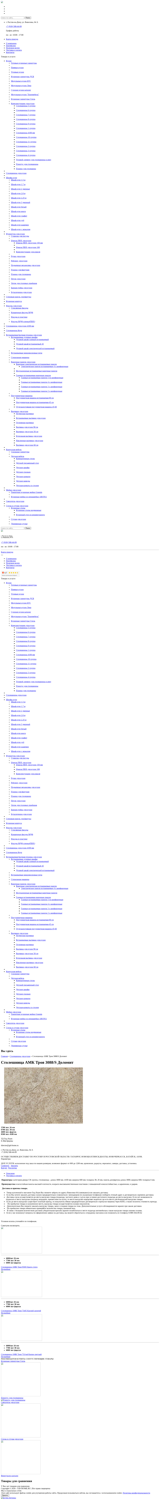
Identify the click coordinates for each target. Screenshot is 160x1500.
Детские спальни (23, 472)
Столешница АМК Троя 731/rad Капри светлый (21, 1354)
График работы (12, 31)
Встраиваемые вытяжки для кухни (31, 418)
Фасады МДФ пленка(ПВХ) (23, 321)
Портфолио (11, 46)
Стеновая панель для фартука (18, 297)
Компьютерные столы (25, 459)
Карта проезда (12, 39)
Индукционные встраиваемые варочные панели (36, 371)
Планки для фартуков (20, 270)
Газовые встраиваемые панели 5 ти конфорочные (42, 378)
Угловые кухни (17, 72)
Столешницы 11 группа (26, 142)
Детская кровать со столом (27, 485)
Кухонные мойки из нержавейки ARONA (29, 497)
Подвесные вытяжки (25, 414)
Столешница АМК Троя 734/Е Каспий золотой (21, 1311)
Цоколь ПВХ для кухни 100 (28, 247)
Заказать (14, 1166)
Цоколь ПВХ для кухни (21, 241)
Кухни (9, 61)
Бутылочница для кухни (21, 292)
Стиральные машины (20, 357)
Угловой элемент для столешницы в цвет (33, 160)
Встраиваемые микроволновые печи (26, 353)
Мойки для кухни (13, 490)
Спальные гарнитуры (20, 452)
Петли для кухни (18, 279)
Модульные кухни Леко (21, 86)
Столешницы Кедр (14, 330)
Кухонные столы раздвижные (28, 510)
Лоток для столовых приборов (24, 283)
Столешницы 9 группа (25, 124)
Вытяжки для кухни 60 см (27, 445)
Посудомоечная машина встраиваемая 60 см (35, 398)
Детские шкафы (23, 468)
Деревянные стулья (19, 524)
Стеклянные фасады (19, 308)
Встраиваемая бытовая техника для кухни (24, 335)
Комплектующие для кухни (22, 103)
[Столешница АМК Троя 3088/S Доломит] (43, 1123)
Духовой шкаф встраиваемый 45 (30, 344)
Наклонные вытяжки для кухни (29, 441)
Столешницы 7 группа (25, 115)
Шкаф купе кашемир (20, 225)
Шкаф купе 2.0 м (18, 193)
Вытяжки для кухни (19, 411)
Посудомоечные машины (21, 396)
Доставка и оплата (14, 50)
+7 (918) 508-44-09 (14, 26)
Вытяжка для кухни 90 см (27, 427)
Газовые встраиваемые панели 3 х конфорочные (41, 387)
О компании (11, 43)
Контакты (10, 52)
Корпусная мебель (14, 450)
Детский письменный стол (27, 463)
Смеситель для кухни (15, 501)
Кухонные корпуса (14, 301)
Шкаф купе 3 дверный (20, 202)
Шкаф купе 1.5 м (18, 180)
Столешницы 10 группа (26, 137)
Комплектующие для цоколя (28, 252)
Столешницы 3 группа (25, 151)
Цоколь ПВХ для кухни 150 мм (29, 243)
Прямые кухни (17, 68)
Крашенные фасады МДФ (22, 312)
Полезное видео (13, 48)
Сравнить (5, 1166)
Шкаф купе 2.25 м (18, 198)
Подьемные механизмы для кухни (25, 265)
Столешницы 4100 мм (25, 133)
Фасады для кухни (14, 306)
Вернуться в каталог (9, 1476)
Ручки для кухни (18, 256)
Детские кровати (23, 476)
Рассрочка (12, 1168)
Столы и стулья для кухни (17, 506)
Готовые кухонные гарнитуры (24, 63)
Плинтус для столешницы (27, 164)
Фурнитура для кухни (15, 234)
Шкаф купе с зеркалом (20, 229)
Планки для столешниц (26, 169)
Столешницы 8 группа (25, 119)
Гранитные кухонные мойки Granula (26, 492)
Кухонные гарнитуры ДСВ (22, 77)
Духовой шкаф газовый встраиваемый (32, 339)
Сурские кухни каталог (21, 90)
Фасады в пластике (19, 317)
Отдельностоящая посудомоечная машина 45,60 (36, 407)
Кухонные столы (18, 508)
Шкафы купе (11, 178)
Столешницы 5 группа (25, 106)
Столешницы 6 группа (25, 110)
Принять (5, 1495)
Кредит (4, 1168)
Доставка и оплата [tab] (14, 1176)
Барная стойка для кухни (21, 288)
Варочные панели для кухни (23, 362)
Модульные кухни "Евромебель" (25, 95)
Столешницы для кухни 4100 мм (20, 326)
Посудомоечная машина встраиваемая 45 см (35, 402)
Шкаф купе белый (18, 207)
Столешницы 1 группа (25, 128)
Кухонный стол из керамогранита (30, 515)
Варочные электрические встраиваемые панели (36, 364)
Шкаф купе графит (19, 216)
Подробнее (5, 1269)
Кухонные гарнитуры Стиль (23, 99)
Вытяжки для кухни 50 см (27, 432)
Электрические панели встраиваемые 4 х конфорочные (44, 366)
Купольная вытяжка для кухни (29, 436)
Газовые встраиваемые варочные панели (33, 375)
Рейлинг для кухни (19, 261)
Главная (4, 1056)
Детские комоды (23, 481)
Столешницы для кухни (16, 173)
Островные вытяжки (25, 423)
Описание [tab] (10, 1173)
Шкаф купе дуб (17, 220)
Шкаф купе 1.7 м (18, 184)
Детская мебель (17, 456)
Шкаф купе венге (18, 211)
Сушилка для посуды (20, 236)
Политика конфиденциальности (136, 1493)
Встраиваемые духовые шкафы (24, 337)
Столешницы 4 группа (25, 155)
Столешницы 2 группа (25, 146)
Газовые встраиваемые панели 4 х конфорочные (41, 382)
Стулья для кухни (18, 519)
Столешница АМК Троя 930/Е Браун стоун (19, 1267)
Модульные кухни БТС (21, 81)
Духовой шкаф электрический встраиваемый (35, 348)
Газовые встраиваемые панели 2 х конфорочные (41, 391)
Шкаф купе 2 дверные (20, 189)
